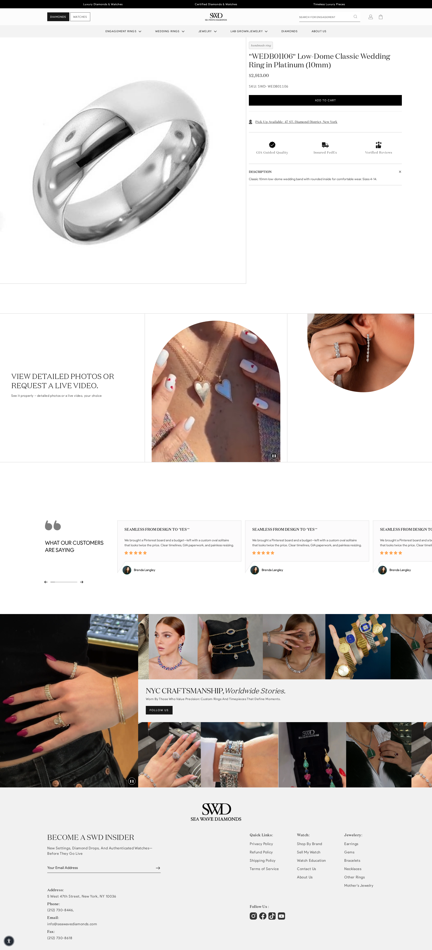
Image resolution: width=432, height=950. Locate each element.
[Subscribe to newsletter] (158, 868)
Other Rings (354, 877)
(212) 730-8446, (60, 910)
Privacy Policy (261, 844)
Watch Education (311, 860)
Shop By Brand (309, 844)
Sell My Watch (309, 852)
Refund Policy (261, 852)
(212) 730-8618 (59, 938)
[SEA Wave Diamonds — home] (216, 17)
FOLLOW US (159, 710)
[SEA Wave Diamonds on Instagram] (254, 918)
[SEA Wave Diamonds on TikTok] (282, 918)
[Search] (355, 17)
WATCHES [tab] (80, 16)
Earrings (351, 844)
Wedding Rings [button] (168, 31)
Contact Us (306, 869)
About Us (319, 31)
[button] (380, 17)
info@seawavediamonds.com (72, 924)
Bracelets (352, 860)
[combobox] (329, 17)
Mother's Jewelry (359, 885)
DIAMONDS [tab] (58, 16)
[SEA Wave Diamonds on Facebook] (263, 918)
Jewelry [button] (205, 31)
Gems (349, 852)
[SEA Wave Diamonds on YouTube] (272, 918)
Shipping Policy (263, 860)
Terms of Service (264, 869)
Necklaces (352, 869)
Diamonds (289, 31)
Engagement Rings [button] (121, 31)
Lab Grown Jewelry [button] (247, 31)
